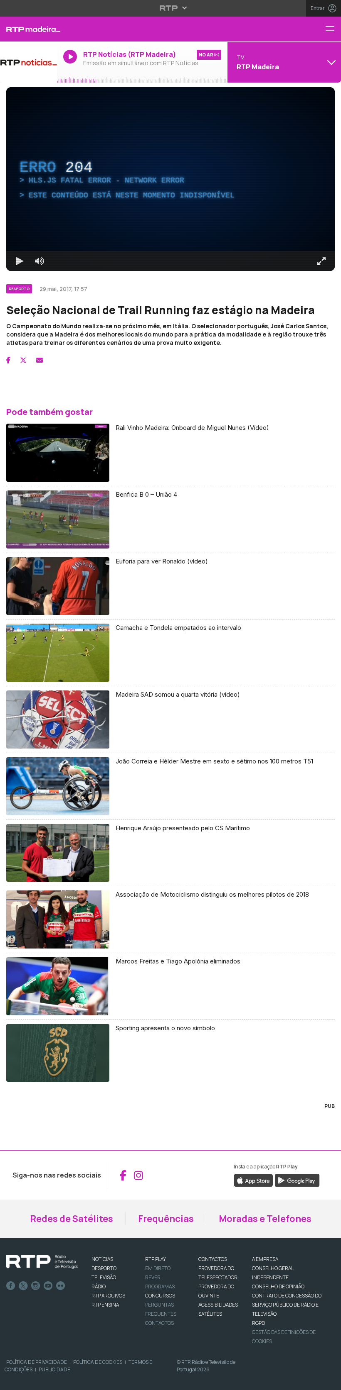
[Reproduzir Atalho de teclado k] (20, 261)
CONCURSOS (160, 1295)
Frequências (166, 1218)
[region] (170, 179)
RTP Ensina (105, 1304)
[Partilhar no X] (23, 360)
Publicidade (54, 1369)
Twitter (23, 1285)
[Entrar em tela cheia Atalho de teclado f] (321, 261)
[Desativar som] (39, 261)
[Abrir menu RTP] (171, 8)
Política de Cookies (97, 1362)
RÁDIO (98, 1286)
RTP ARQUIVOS (108, 1295)
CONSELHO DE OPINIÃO (278, 1286)
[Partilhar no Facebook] (8, 360)
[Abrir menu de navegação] (333, 29)
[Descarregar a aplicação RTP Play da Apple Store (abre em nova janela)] (253, 1180)
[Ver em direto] (28, 62)
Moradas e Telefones (265, 1218)
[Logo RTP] (42, 1262)
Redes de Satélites (71, 1218)
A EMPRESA (265, 1259)
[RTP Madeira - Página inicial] (28, 29)
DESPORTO (103, 1268)
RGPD (258, 1323)
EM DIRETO (157, 1268)
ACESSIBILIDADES (218, 1304)
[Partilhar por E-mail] (39, 360)
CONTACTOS (212, 1259)
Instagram (35, 1285)
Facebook (10, 1285)
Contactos (159, 1323)
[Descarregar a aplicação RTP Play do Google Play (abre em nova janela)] (297, 1180)
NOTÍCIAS (102, 1259)
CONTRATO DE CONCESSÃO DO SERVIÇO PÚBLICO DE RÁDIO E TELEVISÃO (286, 1304)
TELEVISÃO (103, 1277)
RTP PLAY (155, 1259)
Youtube (48, 1285)
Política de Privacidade (36, 1362)
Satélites (210, 1313)
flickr (60, 1285)
